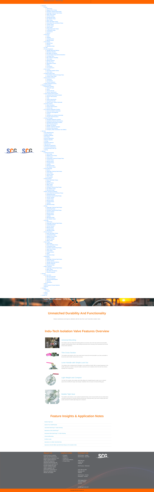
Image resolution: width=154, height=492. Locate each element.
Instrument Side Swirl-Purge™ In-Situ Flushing (55, 433)
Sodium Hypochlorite (51, 99)
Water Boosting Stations (52, 123)
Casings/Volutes (50, 38)
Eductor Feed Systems (52, 96)
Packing (48, 44)
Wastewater (47, 256)
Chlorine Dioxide (50, 90)
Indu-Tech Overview (51, 276)
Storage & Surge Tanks (49, 73)
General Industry (48, 178)
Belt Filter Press (50, 62)
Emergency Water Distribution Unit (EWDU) (56, 129)
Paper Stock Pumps (51, 14)
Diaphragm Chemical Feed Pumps (54, 13)
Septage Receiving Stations (53, 50)
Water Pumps (50, 20)
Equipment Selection (49, 142)
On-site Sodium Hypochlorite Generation (56, 54)
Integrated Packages (46, 85)
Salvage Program (48, 134)
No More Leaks (48, 439)
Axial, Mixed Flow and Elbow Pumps (55, 23)
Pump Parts (47, 34)
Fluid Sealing (47, 41)
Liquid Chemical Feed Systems (51, 93)
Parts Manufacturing (48, 132)
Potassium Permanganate (52, 112)
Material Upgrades (48, 139)
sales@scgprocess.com (49, 0)
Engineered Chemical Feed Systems (55, 121)
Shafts (48, 36)
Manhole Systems (51, 60)
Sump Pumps (50, 27)
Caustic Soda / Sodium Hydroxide (54, 102)
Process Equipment (48, 49)
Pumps (45, 7)
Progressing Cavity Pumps (53, 28)
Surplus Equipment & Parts (50, 83)
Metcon (46, 283)
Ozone (48, 89)
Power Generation (48, 231)
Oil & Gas (46, 220)
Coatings (46, 141)
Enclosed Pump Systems (52, 128)
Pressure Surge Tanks (51, 76)
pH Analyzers (50, 80)
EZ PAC (46, 47)
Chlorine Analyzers (51, 82)
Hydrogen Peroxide (51, 100)
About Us (46, 289)
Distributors (49, 282)
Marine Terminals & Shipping (50, 191)
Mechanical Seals (50, 46)
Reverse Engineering (48, 138)
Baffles (48, 64)
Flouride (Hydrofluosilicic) (52, 116)
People (48, 291)
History (46, 292)
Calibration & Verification (50, 145)
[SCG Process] (11, 150)
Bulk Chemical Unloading (52, 57)
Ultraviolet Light (50, 87)
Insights (46, 293)
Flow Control (47, 69)
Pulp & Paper (47, 242)
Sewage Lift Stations (51, 125)
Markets (43, 151)
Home (47, 301)
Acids (48, 98)
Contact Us (44, 295)
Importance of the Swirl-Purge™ (52, 430)
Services (44, 131)
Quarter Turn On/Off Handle (51, 424)
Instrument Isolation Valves (53, 70)
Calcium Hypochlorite (51, 92)
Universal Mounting (49, 436)
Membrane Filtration (51, 51)
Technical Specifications (52, 279)
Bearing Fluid (50, 43)
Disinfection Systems (49, 86)
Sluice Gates (49, 72)
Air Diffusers (49, 66)
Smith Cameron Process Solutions (52, 285)
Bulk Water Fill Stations (52, 53)
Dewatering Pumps (51, 17)
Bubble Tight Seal (49, 421)
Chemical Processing (49, 152)
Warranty (49, 280)
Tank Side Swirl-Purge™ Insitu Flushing (54, 427)
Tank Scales (49, 59)
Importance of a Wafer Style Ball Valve (53, 442)
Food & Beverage (48, 168)
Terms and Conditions (68, 459)
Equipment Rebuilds (48, 135)
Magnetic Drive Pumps (52, 10)
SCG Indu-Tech (47, 275)
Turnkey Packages (48, 118)
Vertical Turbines (50, 15)
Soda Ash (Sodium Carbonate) (54, 110)
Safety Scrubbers (51, 105)
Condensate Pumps (51, 30)
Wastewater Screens (51, 63)
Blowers (48, 33)
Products (44, 5)
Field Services (47, 144)
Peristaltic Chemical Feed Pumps (54, 11)
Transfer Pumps (50, 24)
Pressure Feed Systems (52, 106)
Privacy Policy (66, 461)
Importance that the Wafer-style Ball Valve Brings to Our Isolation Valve (61, 444)
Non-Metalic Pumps (51, 18)
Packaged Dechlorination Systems (54, 122)
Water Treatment (48, 266)
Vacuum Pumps (50, 26)
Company (44, 288)
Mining (45, 206)
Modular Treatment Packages (53, 126)
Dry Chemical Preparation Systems (52, 109)
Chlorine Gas (49, 108)
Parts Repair (47, 136)
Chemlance (49, 79)
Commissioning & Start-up (50, 148)
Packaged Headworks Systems (54, 119)
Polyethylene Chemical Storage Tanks (55, 74)
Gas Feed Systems (48, 103)
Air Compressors (50, 67)
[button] (77, 421)
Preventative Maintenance (50, 146)
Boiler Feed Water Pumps (52, 21)
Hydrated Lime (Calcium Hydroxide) (55, 115)
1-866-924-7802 (59, 0)
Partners (44, 273)
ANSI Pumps (49, 8)
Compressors (50, 31)
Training (46, 149)
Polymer (48, 113)
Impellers (49, 37)
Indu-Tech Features (51, 278)
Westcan (46, 286)
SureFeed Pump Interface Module (54, 95)
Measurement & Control (49, 77)
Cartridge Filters (50, 56)
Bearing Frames (50, 40)
